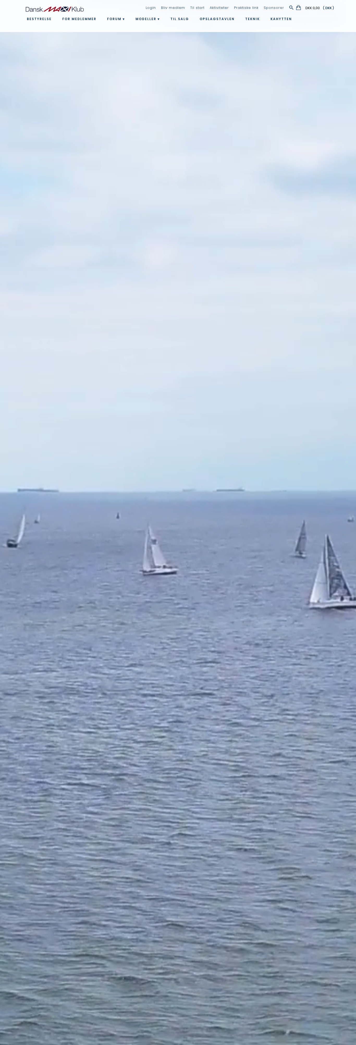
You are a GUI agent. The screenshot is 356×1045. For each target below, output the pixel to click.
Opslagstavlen (217, 19)
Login (151, 7)
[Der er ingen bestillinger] (299, 8)
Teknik (252, 19)
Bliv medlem (173, 7)
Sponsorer (274, 7)
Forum (114, 19)
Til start (197, 7)
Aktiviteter (219, 7)
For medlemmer (79, 19)
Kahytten (281, 19)
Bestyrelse (39, 19)
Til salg (179, 19)
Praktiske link (246, 7)
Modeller (146, 19)
